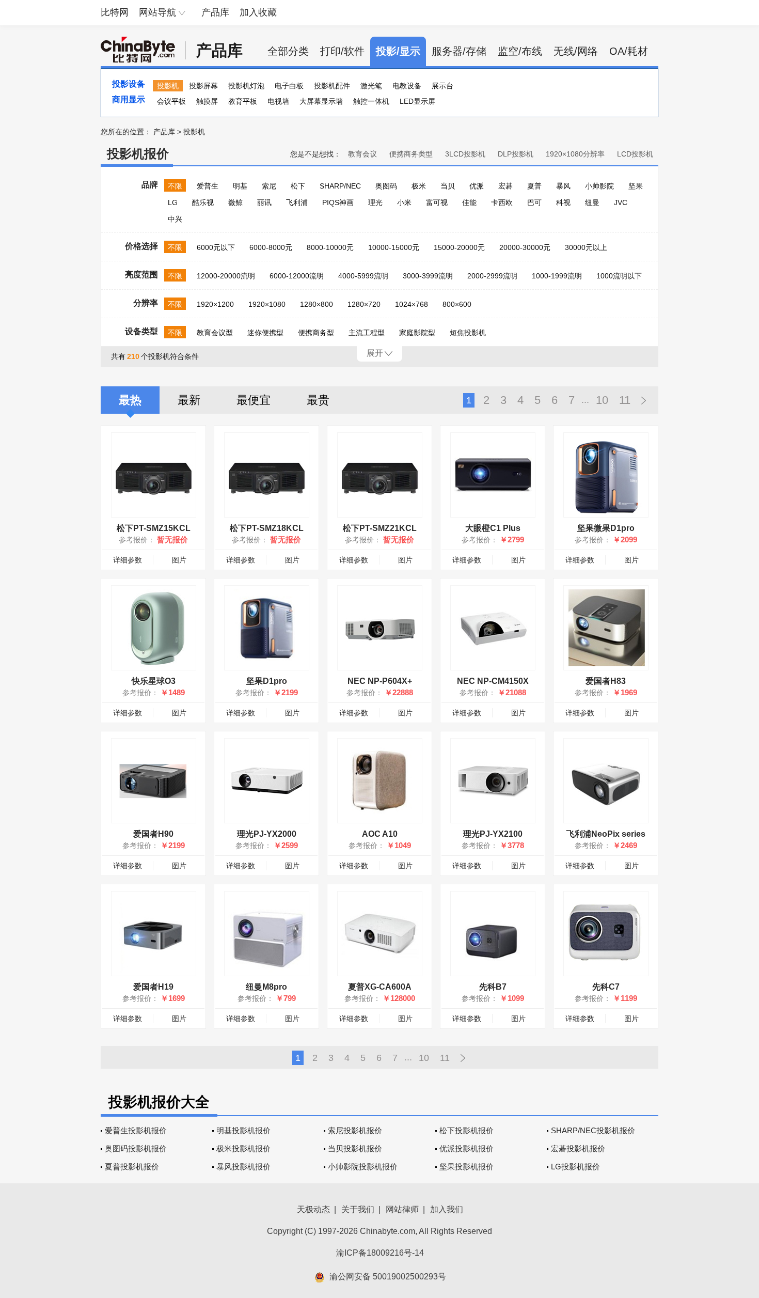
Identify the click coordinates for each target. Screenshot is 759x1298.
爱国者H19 (153, 986)
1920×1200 (215, 304)
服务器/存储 (459, 51)
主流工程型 (367, 333)
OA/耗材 (628, 51)
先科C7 (606, 986)
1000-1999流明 (557, 276)
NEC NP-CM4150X (493, 681)
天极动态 (313, 1209)
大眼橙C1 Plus (492, 528)
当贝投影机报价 (355, 1148)
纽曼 (592, 202)
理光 (375, 202)
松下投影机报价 (466, 1130)
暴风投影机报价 (243, 1166)
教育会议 (362, 154)
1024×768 (411, 304)
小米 (404, 202)
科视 (563, 202)
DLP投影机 (515, 154)
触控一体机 (371, 101)
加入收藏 (258, 12)
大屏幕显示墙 (321, 101)
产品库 (215, 12)
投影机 (168, 86)
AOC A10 (380, 834)
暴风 (563, 186)
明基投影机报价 (243, 1130)
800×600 (456, 304)
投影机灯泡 (246, 86)
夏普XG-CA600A (380, 986)
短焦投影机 (468, 333)
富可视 (437, 202)
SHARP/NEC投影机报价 (593, 1130)
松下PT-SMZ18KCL (267, 528)
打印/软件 (342, 51)
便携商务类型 (411, 154)
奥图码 (386, 186)
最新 (189, 400)
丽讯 (264, 202)
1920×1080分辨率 (575, 154)
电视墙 (278, 101)
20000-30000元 (524, 247)
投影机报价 (138, 154)
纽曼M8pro (266, 986)
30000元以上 (586, 247)
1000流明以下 (619, 276)
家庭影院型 (417, 333)
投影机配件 (332, 86)
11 (624, 400)
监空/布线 (520, 51)
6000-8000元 (270, 247)
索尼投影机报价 (355, 1130)
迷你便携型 (265, 333)
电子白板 (289, 86)
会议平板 (171, 101)
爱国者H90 (153, 834)
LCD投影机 (635, 154)
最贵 (318, 400)
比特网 (115, 12)
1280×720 (364, 304)
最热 (130, 400)
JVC (620, 202)
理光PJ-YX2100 (493, 834)
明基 (240, 186)
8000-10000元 (330, 247)
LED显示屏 (417, 101)
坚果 (635, 186)
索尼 (269, 186)
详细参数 (127, 560)
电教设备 (406, 86)
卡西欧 (502, 202)
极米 (419, 186)
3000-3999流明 (428, 276)
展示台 (442, 86)
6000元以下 (216, 247)
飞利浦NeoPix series (605, 834)
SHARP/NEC (340, 186)
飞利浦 (297, 202)
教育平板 (242, 101)
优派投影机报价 (466, 1148)
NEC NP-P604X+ (379, 681)
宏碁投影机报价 (578, 1148)
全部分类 (288, 51)
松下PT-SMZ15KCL (154, 528)
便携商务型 (316, 333)
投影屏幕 (203, 86)
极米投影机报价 (243, 1148)
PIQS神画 (338, 202)
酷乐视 (203, 202)
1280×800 (316, 304)
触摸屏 (207, 101)
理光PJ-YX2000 (266, 834)
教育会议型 (215, 333)
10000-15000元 (393, 247)
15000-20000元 (459, 247)
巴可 (534, 202)
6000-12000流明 (297, 276)
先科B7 (493, 986)
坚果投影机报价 (466, 1166)
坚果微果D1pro (606, 528)
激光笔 (371, 86)
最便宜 (253, 400)
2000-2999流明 (492, 276)
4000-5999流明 (363, 276)
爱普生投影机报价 (136, 1130)
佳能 (469, 202)
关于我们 (357, 1209)
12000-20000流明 (226, 276)
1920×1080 (267, 304)
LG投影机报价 (575, 1166)
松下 (298, 186)
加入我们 (446, 1209)
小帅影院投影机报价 (363, 1166)
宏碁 (505, 186)
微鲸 (235, 202)
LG (173, 202)
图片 (179, 560)
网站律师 (402, 1209)
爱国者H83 (606, 681)
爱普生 (207, 186)
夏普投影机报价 (132, 1166)
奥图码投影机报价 (136, 1148)
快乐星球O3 (154, 681)
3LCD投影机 (465, 154)
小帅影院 (599, 186)
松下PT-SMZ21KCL (380, 528)
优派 (476, 186)
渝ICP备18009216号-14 (380, 1252)
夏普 (534, 186)
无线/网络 (576, 51)
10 (602, 400)
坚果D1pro (266, 681)
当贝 (447, 186)
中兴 (175, 219)
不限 (175, 186)
